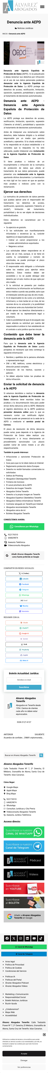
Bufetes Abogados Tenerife (18, 513)
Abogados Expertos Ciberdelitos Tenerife (23, 498)
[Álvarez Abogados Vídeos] (24, 874)
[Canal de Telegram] (24, 846)
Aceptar (24, 1054)
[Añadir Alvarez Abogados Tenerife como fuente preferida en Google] (24, 916)
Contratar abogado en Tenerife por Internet (24, 504)
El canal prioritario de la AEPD (19, 485)
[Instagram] (21, 938)
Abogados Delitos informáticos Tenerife (23, 501)
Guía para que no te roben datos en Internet (25, 463)
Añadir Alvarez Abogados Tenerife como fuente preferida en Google (25, 555)
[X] (14, 938)
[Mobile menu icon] (42, 6)
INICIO (5, 34)
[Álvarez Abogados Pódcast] (24, 860)
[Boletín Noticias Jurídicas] (24, 902)
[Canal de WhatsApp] (24, 832)
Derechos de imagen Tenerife (18, 488)
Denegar (24, 1060)
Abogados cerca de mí (15, 510)
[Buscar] (41, 755)
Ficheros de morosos (15, 482)
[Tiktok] (41, 938)
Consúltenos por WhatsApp (26, 526)
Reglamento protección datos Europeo (22, 466)
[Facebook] (7, 938)
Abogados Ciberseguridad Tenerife (21, 479)
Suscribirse (24, 687)
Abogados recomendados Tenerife (21, 507)
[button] (44, 1034)
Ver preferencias (24, 1067)
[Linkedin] (27, 938)
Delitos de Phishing (14, 476)
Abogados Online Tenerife (17, 491)
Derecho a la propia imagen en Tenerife (23, 494)
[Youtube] (34, 938)
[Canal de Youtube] (24, 888)
